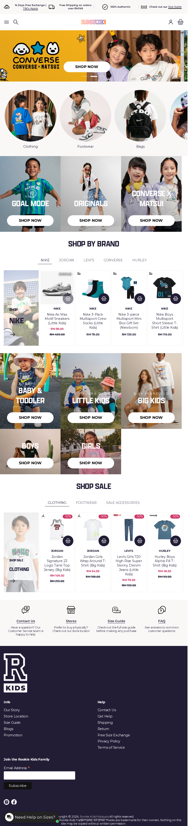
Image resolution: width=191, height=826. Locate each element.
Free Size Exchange (114, 735)
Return (103, 729)
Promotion (13, 735)
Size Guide (175, 6)
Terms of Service (111, 747)
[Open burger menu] (6, 22)
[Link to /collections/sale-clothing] (12, 582)
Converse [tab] (113, 260)
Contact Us (107, 710)
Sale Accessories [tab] (123, 503)
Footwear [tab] (86, 503)
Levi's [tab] (89, 260)
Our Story (12, 710)
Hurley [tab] (139, 260)
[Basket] (180, 22)
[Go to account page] (170, 22)
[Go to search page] (16, 22)
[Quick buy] (68, 298)
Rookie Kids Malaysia (94, 816)
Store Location (16, 716)
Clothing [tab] (57, 503)
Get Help (105, 716)
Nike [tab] (45, 260)
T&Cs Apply (30, 8)
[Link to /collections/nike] (12, 335)
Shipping (105, 722)
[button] (16, 22)
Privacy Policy (109, 741)
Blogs (8, 729)
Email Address (17, 768)
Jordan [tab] (66, 260)
